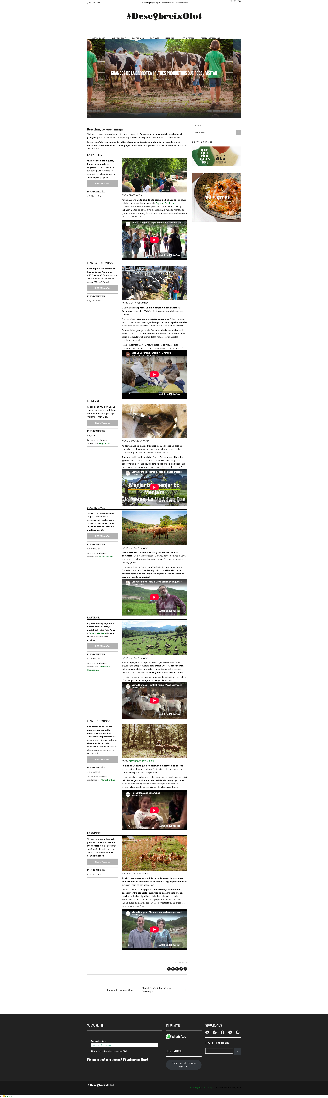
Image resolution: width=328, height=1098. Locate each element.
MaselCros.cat (106, 556)
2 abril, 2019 (178, 107)
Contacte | (206, 1087)
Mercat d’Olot (108, 780)
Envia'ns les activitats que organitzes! (184, 1065)
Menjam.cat (104, 443)
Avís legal (195, 1087)
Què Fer (169, 80)
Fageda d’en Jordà (165, 203)
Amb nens (159, 80)
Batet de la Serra (97, 633)
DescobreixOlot (158, 107)
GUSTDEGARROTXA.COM (141, 761)
